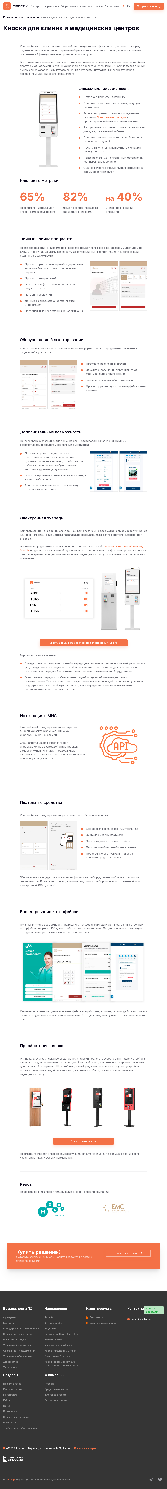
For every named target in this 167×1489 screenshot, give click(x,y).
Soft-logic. (11, 1479)
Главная (8, 17)
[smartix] (15, 6)
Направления (51, 6)
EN (128, 6)
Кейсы (99, 6)
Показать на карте (85, 1448)
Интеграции (87, 6)
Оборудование (69, 6)
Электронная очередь (111, 117)
